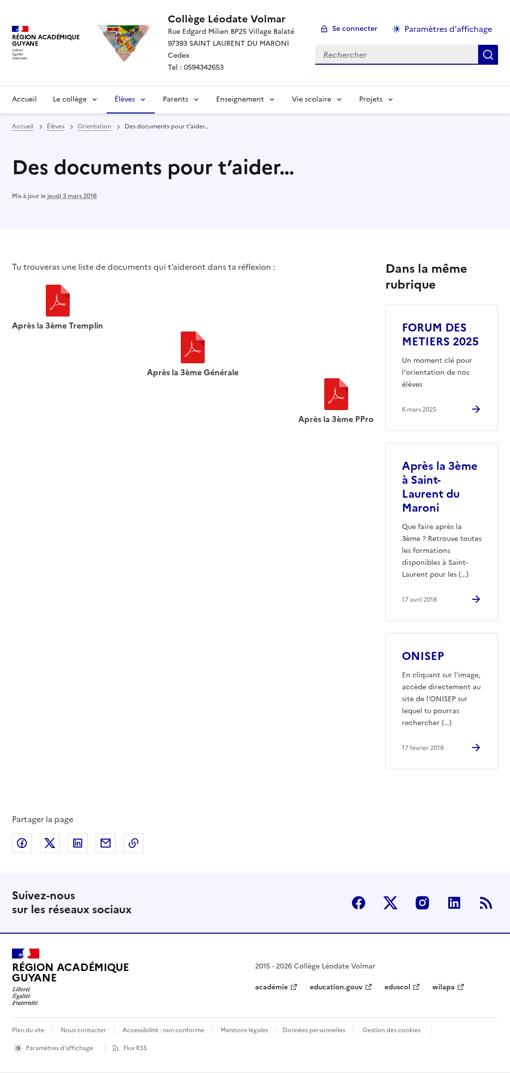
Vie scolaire (311, 99)
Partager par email (106, 843)
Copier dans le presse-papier (133, 843)
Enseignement (240, 99)
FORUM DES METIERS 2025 (440, 335)
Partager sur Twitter (50, 843)
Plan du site (28, 1030)
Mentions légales (244, 1030)
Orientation (94, 126)
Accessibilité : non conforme (163, 1030)
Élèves (125, 99)
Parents (175, 99)
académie (271, 987)
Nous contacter (83, 1030)
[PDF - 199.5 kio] (193, 348)
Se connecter (355, 28)
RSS (486, 903)
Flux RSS (135, 1048)
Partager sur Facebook (22, 843)
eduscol (397, 987)
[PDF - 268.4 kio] (336, 395)
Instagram (422, 903)
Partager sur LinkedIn (78, 843)
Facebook (359, 903)
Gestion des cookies (391, 1030)
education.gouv (336, 987)
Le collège (70, 99)
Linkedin (454, 903)
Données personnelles (313, 1030)
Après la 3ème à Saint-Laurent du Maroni (440, 487)
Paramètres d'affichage (448, 29)
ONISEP (423, 656)
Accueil (24, 99)
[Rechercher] (488, 55)
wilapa (443, 987)
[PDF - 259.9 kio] (58, 302)
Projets (370, 99)
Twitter (390, 903)
